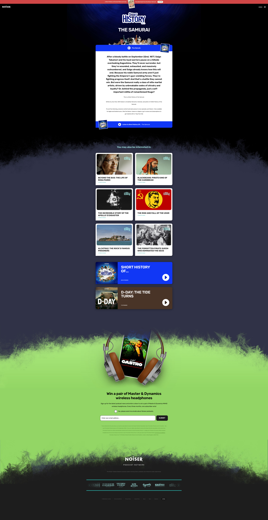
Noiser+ (260, 7)
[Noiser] (6, 7)
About (144, 498)
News (150, 498)
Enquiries (156, 498)
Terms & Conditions (118, 498)
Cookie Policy (137, 498)
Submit (162, 418)
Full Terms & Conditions (160, 432)
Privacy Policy (128, 498)
